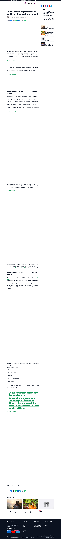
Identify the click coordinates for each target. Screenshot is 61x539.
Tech (14, 6)
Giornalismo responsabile (38, 526)
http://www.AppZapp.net (19, 267)
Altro (41, 6)
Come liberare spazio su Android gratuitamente (22, 399)
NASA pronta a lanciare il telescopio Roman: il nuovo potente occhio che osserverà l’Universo (49, 45)
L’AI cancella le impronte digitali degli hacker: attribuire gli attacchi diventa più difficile (48, 16)
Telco (30, 6)
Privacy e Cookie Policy (37, 525)
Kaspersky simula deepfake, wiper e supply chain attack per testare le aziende (48, 12)
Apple (23, 6)
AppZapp (32, 99)
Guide (38, 6)
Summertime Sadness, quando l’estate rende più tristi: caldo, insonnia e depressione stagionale (14, 512)
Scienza (26, 6)
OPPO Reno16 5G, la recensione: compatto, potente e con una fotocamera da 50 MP (23, 0)
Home (8, 6)
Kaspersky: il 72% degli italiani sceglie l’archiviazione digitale (48, 19)
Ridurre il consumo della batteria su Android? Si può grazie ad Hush (24, 405)
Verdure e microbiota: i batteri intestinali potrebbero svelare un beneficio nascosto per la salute (30, 512)
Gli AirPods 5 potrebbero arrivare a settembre (49, 40)
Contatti (35, 524)
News (11, 6)
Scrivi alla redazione (48, 524)
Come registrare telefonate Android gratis (24, 394)
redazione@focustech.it (11, 528)
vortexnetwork (52, 537)
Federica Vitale (12, 17)
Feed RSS (46, 525)
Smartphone (18, 6)
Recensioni (34, 6)
